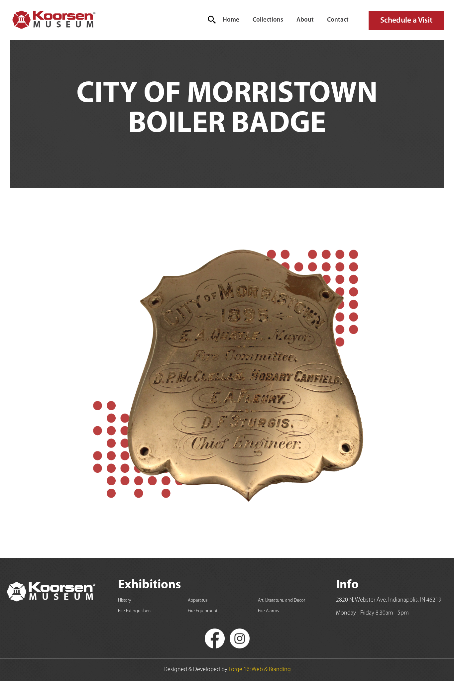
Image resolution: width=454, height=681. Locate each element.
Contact (338, 20)
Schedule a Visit (406, 21)
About (305, 20)
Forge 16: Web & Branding (260, 670)
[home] (53, 20)
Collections (268, 20)
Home (231, 20)
